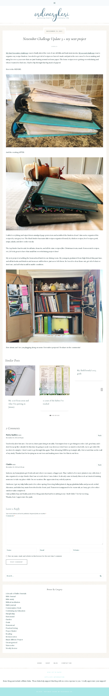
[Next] (102, 389)
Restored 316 (66, 691)
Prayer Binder (11, 631)
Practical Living (12, 628)
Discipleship (10, 614)
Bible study (10, 599)
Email (42, 550)
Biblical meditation (13, 602)
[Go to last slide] (7, 389)
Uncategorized (11, 642)
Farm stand (10, 617)
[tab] (50, 415)
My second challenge (87, 53)
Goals (54, 46)
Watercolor (10, 645)
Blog (56, 663)
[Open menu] (55, 3)
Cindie (9, 464)
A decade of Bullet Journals (16, 594)
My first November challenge (17, 53)
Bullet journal (11, 605)
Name (9, 550)
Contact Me (67, 663)
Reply (100, 435)
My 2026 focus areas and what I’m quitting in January (19, 403)
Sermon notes (11, 637)
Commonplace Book (13, 608)
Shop (48, 663)
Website (76, 550)
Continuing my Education (15, 611)
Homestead (10, 625)
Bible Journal (11, 596)
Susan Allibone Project (14, 640)
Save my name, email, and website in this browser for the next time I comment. (35, 556)
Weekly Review (11, 648)
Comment (10, 516)
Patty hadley (12, 435)
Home (39, 663)
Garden (9, 619)
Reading (9, 634)
